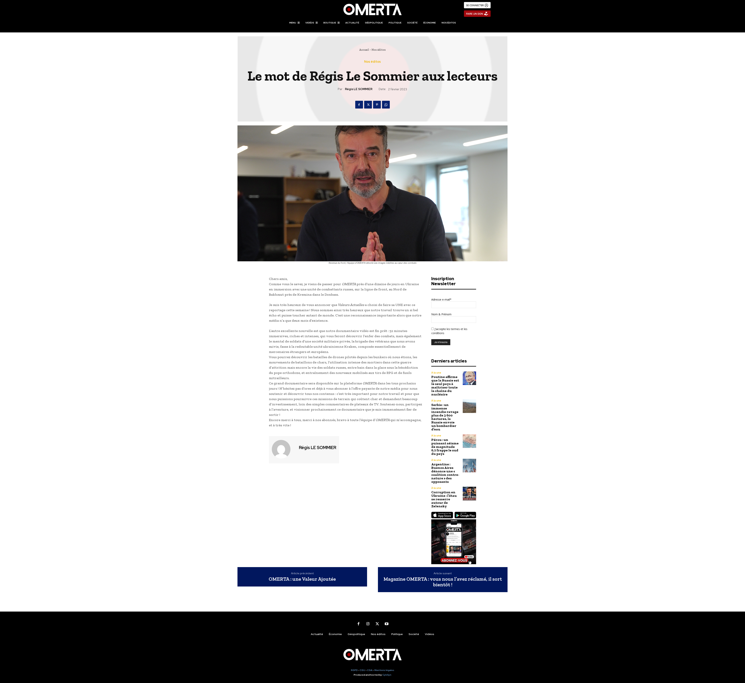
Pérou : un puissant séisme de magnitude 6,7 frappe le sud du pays (445, 447)
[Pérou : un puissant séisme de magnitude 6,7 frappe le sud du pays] (469, 441)
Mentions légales (384, 670)
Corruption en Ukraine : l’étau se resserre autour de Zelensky (444, 499)
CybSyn (386, 674)
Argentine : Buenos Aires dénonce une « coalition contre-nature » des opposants (445, 473)
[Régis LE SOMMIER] (283, 449)
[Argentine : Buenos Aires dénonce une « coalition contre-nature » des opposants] (469, 465)
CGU (362, 670)
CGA (369, 670)
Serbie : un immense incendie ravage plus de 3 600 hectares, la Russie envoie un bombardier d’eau (444, 417)
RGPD (354, 670)
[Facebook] (359, 105)
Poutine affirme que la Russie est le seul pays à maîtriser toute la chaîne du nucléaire (445, 385)
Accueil (364, 49)
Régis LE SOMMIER (358, 89)
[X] (368, 105)
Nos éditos (379, 49)
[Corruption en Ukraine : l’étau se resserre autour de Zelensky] (469, 493)
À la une (436, 372)
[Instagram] (368, 624)
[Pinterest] (377, 105)
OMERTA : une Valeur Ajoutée (302, 579)
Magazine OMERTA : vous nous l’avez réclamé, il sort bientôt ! (443, 581)
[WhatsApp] (386, 105)
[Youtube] (386, 624)
